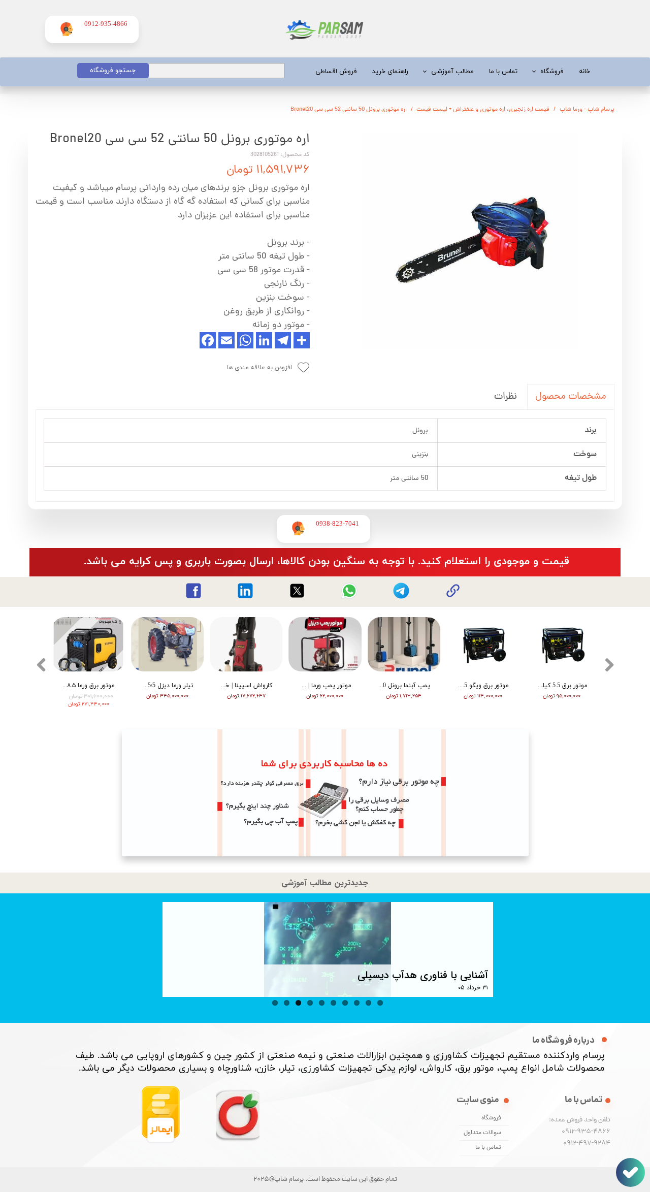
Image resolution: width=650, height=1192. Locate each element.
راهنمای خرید (390, 71)
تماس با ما (503, 71)
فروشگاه (552, 71)
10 (380, 1003)
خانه (584, 71)
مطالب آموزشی (452, 71)
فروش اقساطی (336, 71)
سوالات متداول (482, 1133)
